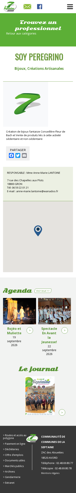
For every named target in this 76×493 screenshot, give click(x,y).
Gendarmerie (12, 477)
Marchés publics (14, 466)
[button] (38, 230)
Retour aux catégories (21, 33)
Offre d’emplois (14, 455)
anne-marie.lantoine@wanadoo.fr (37, 191)
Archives (10, 471)
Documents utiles (15, 460)
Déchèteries (12, 449)
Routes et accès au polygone (14, 437)
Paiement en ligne (15, 444)
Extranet (9, 482)
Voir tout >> (43, 290)
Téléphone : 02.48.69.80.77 (57, 463)
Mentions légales (50, 473)
